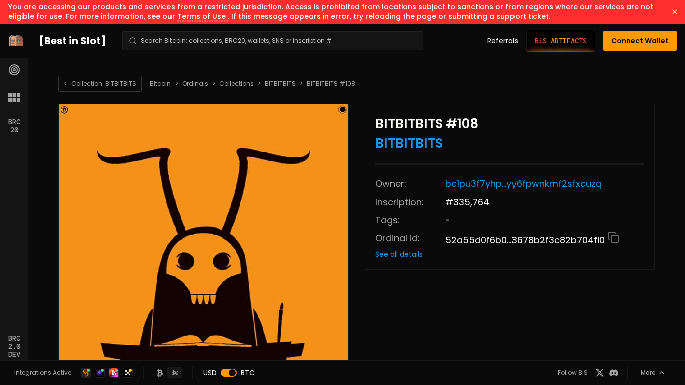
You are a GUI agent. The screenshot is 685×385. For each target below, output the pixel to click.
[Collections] (14, 98)
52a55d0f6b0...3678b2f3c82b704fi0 (526, 240)
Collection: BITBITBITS (100, 83)
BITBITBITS (280, 84)
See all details (399, 254)
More (648, 372)
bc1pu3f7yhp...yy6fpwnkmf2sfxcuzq (523, 183)
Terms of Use (202, 16)
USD (210, 372)
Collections (236, 84)
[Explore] (14, 70)
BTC (248, 372)
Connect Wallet (640, 41)
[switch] (229, 373)
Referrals (502, 41)
